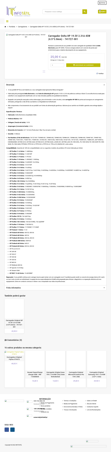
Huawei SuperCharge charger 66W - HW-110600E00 (34, 374)
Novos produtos (45, 406)
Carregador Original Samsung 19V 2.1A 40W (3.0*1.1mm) (96, 374)
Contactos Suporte (92, 407)
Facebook (7, 430)
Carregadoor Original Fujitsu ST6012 (14, 358)
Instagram (12, 430)
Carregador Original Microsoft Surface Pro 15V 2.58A (76, 374)
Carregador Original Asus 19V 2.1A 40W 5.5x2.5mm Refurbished (55, 374)
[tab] (55, 84)
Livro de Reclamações (93, 410)
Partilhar (101, 73)
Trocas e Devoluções (70, 410)
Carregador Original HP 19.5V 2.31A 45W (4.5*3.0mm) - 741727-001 (14, 324)
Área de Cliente (91, 404)
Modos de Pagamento (47, 403)
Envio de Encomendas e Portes (73, 407)
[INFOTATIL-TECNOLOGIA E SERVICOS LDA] (18, 11)
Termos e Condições (70, 400)
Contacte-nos (45, 412)
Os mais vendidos (46, 409)
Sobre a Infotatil (92, 400)
